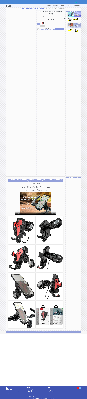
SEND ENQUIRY (59, 29)
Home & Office (29, 8)
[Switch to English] (76, 1)
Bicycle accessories (39, 8)
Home (24, 8)
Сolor (38, 23)
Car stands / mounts (43, 29)
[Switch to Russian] (76, 3)
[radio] (43, 23)
